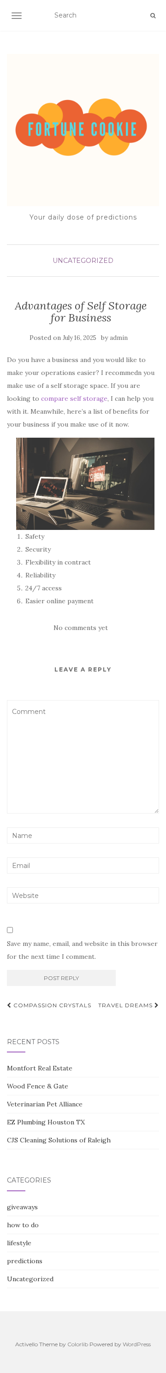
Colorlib (77, 1344)
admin (119, 338)
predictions (24, 1261)
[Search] (153, 16)
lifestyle (19, 1243)
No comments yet (80, 628)
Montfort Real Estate (39, 1068)
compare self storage (74, 398)
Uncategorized (83, 260)
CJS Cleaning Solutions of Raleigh (59, 1140)
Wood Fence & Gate (37, 1086)
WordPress (137, 1344)
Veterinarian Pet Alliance (45, 1104)
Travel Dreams (126, 1005)
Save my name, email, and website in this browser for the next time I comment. (82, 950)
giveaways (22, 1207)
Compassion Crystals (51, 1005)
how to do (23, 1225)
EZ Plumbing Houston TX (46, 1122)
